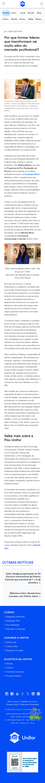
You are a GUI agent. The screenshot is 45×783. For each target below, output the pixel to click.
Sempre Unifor (12, 704)
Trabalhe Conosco (29, 701)
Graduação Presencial (15, 616)
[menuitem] (6, 12)
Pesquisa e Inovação (14, 650)
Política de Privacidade (29, 704)
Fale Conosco (13, 701)
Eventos (9, 667)
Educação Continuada (15, 629)
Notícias (9, 663)
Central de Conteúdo (15, 672)
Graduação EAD (13, 621)
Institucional (11, 642)
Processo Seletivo (13, 676)
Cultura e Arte (12, 646)
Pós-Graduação (12, 625)
